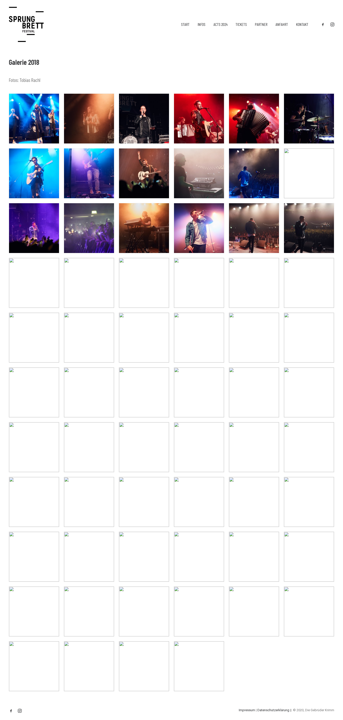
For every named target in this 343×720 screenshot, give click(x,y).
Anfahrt (281, 24)
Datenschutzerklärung (273, 710)
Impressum (247, 710)
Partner (261, 24)
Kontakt (302, 24)
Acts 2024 (220, 24)
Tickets (241, 24)
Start (185, 24)
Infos (201, 24)
